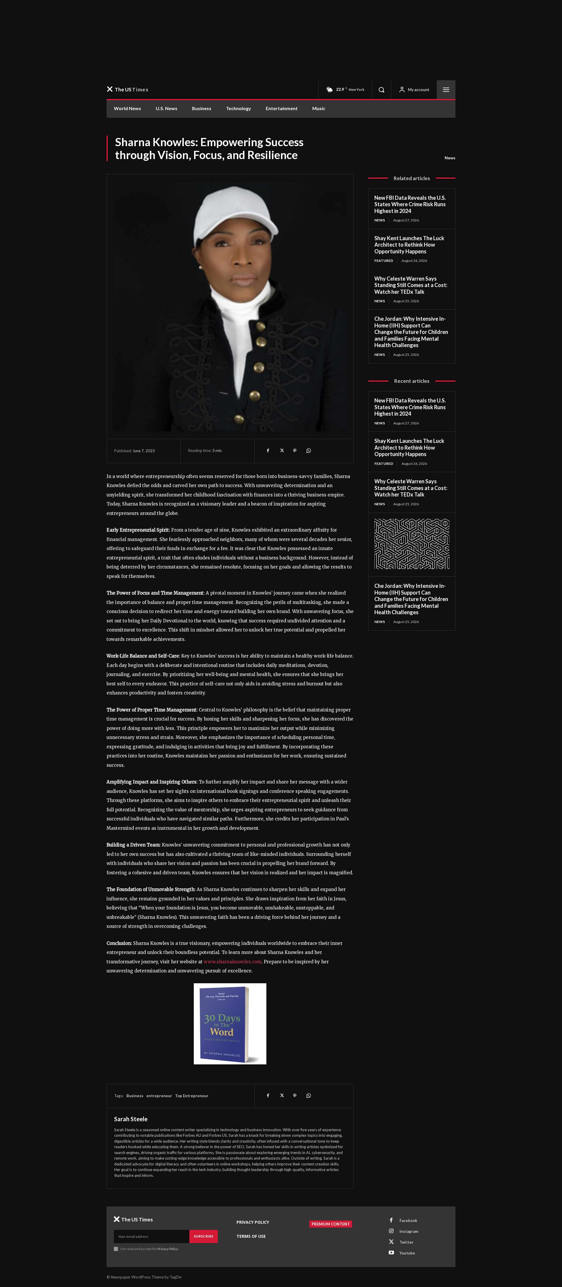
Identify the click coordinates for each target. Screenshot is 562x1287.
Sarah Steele (131, 1118)
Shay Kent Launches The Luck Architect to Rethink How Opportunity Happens (409, 245)
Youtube (407, 1253)
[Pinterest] (295, 451)
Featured (383, 260)
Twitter (407, 1242)
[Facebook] (268, 451)
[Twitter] (281, 451)
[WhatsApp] (308, 451)
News (450, 157)
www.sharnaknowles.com (232, 962)
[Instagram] (391, 1231)
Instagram (409, 1231)
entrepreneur (159, 1095)
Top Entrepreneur (191, 1095)
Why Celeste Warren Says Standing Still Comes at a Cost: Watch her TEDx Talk (410, 285)
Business (134, 1095)
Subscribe (203, 1236)
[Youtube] (391, 1253)
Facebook (408, 1220)
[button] (381, 89)
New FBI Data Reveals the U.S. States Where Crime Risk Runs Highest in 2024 (410, 204)
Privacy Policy (167, 1249)
